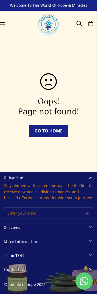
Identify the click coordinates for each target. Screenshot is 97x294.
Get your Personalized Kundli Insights (48, 192)
